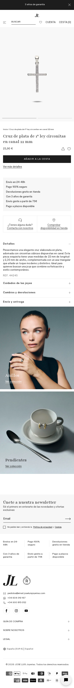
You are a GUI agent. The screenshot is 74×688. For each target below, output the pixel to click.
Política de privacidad (42, 527)
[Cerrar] (69, 4)
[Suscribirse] (68, 519)
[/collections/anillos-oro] (37, 348)
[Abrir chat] (66, 680)
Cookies (58, 527)
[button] (5, 22)
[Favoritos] (40, 22)
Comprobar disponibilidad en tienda (54, 227)
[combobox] (13, 649)
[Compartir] (63, 149)
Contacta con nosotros (20, 228)
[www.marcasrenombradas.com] (26, 580)
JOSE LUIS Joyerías (25, 664)
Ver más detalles (12, 167)
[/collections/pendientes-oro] (37, 432)
